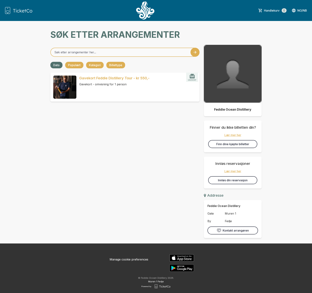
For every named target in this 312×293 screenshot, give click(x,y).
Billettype (115, 65)
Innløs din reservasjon (233, 180)
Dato (56, 65)
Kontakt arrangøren (236, 230)
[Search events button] (195, 52)
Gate (210, 213)
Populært (74, 65)
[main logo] (18, 10)
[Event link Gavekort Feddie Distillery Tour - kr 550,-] (63, 87)
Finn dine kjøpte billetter (232, 144)
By (209, 221)
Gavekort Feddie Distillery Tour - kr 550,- (114, 78)
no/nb (302, 10)
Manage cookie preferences (129, 259)
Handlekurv (274, 10)
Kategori (95, 65)
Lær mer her (232, 135)
